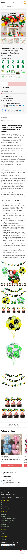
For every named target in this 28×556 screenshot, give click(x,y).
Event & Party (7, 10)
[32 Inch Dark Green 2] (13, 62)
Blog (2, 505)
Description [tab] (4, 117)
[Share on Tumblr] (14, 110)
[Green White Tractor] (3, 76)
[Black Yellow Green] (3, 72)
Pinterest (3, 539)
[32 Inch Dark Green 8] (18, 67)
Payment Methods (5, 522)
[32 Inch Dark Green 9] (23, 67)
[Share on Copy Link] (23, 110)
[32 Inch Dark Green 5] (3, 67)
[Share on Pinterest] (11, 110)
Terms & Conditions (6, 508)
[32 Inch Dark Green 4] (23, 62)
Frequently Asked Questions (8, 518)
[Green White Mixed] (23, 72)
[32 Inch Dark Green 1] (8, 62)
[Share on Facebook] (5, 110)
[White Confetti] (18, 76)
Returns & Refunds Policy (7, 520)
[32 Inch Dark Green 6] (8, 67)
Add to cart (17, 84)
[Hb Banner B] (8, 76)
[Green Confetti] (13, 72)
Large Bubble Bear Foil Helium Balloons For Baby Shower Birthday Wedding (11, 458)
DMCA (2, 533)
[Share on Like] (2, 110)
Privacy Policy (4, 506)
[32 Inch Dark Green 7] (13, 67)
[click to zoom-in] (13, 24)
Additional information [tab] (7, 120)
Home (2, 10)
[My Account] (22, 3)
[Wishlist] (20, 436)
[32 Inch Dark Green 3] (18, 62)
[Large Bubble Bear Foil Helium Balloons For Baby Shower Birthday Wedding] (11, 444)
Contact (3, 531)
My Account (4, 514)
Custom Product (5, 526)
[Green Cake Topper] (8, 72)
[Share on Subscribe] (20, 110)
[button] (6, 83)
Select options (11, 465)
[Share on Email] (17, 110)
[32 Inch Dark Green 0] (3, 62)
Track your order (5, 516)
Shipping (3, 524)
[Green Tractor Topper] (18, 72)
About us (3, 502)
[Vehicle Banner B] (13, 76)
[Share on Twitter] (8, 110)
